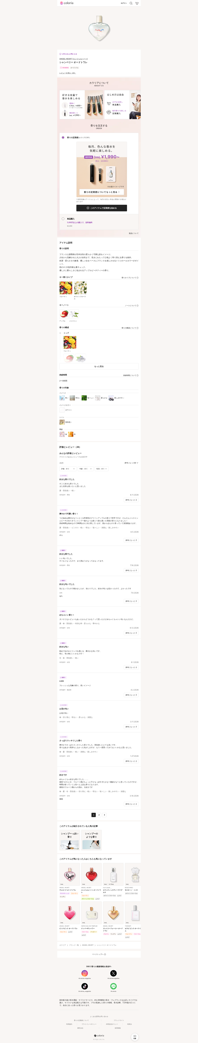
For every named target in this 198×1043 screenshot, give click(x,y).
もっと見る (99, 366)
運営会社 (80, 1028)
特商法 (129, 1024)
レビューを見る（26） (67, 73)
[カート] (137, 3)
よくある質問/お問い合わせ (99, 1016)
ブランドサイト (119, 1020)
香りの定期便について (81, 1020)
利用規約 (69, 1024)
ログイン (124, 3)
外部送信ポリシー (112, 1024)
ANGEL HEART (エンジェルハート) (73, 59)
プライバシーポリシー (89, 1024)
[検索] (131, 3)
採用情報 (118, 1028)
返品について (134, 233)
